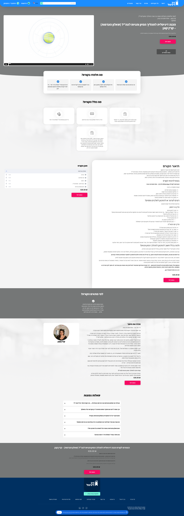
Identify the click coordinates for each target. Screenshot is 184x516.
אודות (146, 3)
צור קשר (138, 3)
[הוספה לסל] (168, 41)
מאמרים (130, 3)
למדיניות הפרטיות (68, 512)
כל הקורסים (154, 3)
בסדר (59, 512)
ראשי (163, 3)
